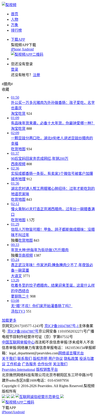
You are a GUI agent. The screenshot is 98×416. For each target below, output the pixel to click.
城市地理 (18, 179)
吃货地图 (18, 149)
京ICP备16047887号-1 (61, 326)
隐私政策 (71, 359)
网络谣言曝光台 (71, 353)
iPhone (16, 49)
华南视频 (25, 255)
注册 (36, 75)
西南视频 (18, 164)
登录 (14, 69)
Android (28, 49)
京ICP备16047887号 (23, 331)
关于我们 (9, 359)
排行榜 (16, 30)
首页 (14, 14)
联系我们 (24, 359)
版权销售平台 (47, 369)
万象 (14, 25)
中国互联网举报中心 (18, 342)
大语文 (16, 276)
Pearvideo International (18, 369)
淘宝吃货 (18, 113)
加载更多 (9, 320)
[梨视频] (9, 5)
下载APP (18, 39)
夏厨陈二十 (20, 296)
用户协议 (55, 359)
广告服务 (29, 364)
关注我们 (60, 364)
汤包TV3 (18, 311)
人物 (14, 19)
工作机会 (13, 364)
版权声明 (40, 359)
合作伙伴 (44, 364)
